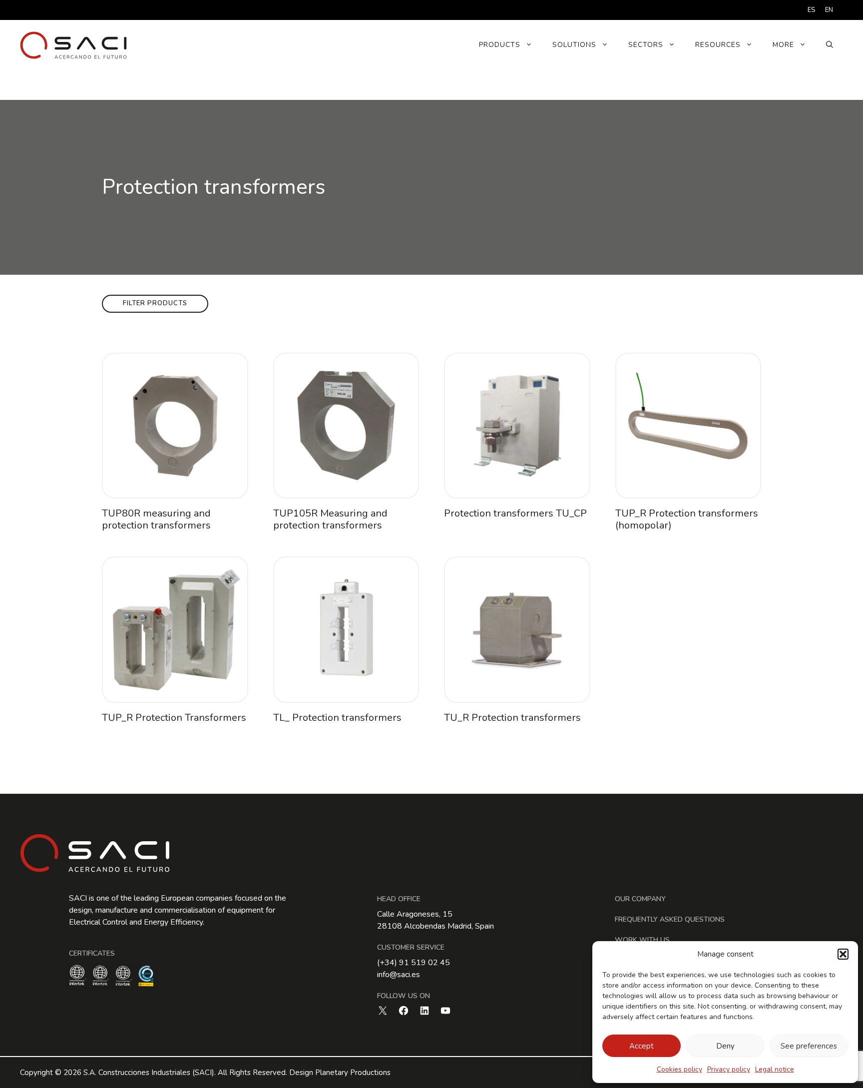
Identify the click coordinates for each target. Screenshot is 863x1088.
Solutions (574, 44)
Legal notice (774, 1069)
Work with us (642, 940)
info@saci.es (398, 974)
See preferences (809, 1046)
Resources (718, 44)
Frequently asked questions (670, 919)
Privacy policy (728, 1069)
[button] (843, 954)
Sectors (645, 44)
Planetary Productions (353, 1073)
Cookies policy (679, 1069)
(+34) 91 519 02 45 (413, 962)
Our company (640, 899)
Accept (641, 1046)
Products (499, 44)
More (783, 44)
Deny (725, 1046)
